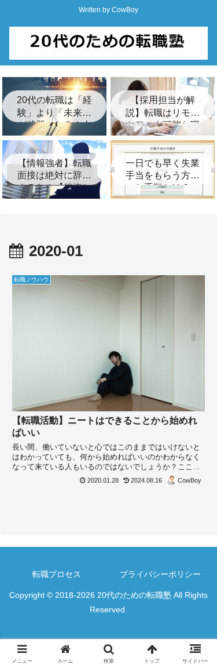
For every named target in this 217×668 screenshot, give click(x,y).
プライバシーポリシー (160, 574)
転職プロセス (56, 574)
